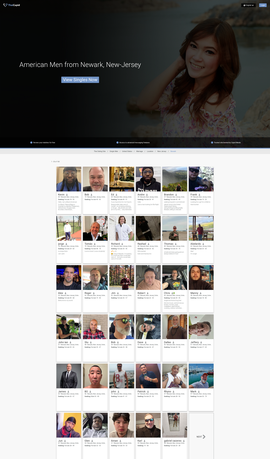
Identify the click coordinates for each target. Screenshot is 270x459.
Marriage (139, 151)
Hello (139, 202)
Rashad (142, 243)
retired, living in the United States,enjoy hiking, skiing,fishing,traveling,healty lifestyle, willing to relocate (173, 207)
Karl (140, 440)
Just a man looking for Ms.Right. (148, 204)
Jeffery (194, 342)
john (113, 391)
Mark (193, 391)
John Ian (63, 342)
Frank (193, 194)
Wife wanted (142, 251)
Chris (167, 293)
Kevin (61, 194)
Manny (194, 293)
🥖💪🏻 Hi (113, 251)
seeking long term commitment (174, 202)
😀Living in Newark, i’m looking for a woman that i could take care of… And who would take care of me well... (121, 256)
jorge (61, 243)
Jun (60, 440)
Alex (60, 293)
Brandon (169, 194)
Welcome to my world (65, 300)
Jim (113, 293)
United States (127, 151)
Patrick (142, 391)
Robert (141, 293)
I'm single (193, 254)
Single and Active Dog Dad (172, 300)
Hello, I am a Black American (67, 202)
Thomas (168, 243)
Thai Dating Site (100, 151)
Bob (87, 194)
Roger (88, 293)
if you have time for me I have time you (121, 202)
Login (263, 5)
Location (150, 151)
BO (86, 391)
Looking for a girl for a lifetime (200, 202)
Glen (87, 440)
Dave (140, 342)
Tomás (88, 243)
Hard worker (194, 204)
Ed (112, 194)
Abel (191, 251)
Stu (86, 342)
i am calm (61, 254)
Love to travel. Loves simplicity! (95, 251)
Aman (114, 440)
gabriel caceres (172, 440)
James (62, 391)
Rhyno (167, 391)
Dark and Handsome (144, 254)
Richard (115, 243)
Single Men (114, 151)
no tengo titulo (63, 251)
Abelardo (195, 243)
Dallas (167, 342)
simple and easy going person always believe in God (174, 253)
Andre (141, 194)
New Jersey (161, 151)
